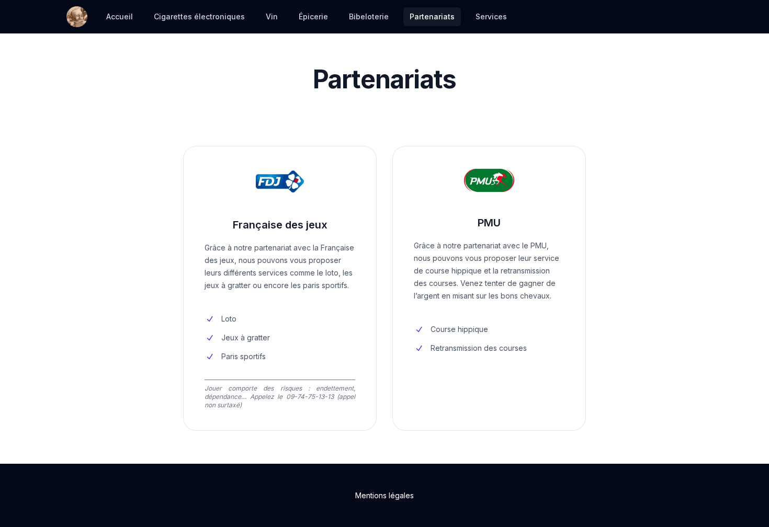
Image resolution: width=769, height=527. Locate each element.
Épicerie (313, 16)
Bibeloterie (369, 16)
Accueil (119, 16)
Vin (272, 16)
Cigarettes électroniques (199, 16)
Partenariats (432, 16)
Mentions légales (384, 495)
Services (491, 16)
